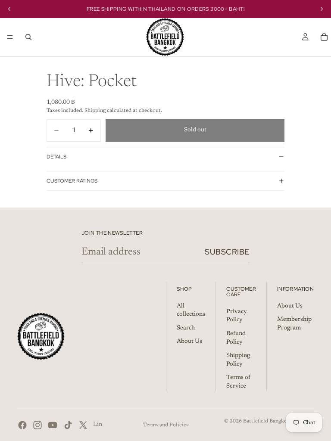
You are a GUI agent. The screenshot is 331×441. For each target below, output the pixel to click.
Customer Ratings (72, 180)
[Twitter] (83, 425)
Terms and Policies (165, 425)
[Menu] (10, 37)
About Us (189, 342)
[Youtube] (52, 425)
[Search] (28, 37)
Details (56, 156)
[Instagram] (37, 425)
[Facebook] (22, 425)
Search (186, 328)
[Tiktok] (68, 425)
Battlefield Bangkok (266, 421)
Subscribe (227, 252)
